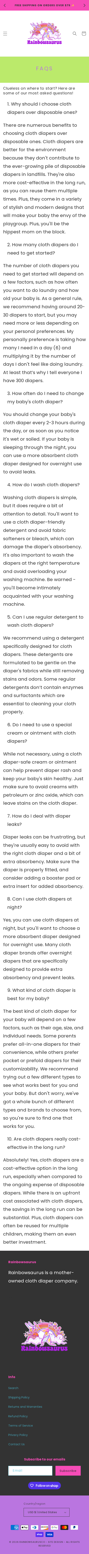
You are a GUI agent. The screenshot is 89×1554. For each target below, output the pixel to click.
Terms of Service (20, 1426)
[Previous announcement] (4, 5)
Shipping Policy (19, 1397)
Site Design (55, 1542)
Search (13, 1388)
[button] (5, 33)
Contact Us (16, 1444)
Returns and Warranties (25, 1407)
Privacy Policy (18, 1435)
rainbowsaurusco (32, 1542)
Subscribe (68, 1471)
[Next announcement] (84, 5)
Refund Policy (18, 1416)
